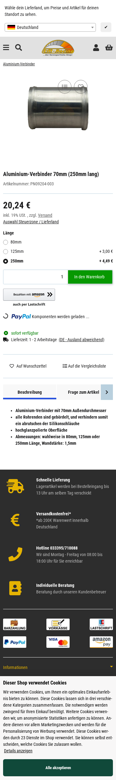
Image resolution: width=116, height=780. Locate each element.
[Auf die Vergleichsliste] (64, 87)
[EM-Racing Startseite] (58, 47)
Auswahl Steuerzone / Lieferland (31, 221)
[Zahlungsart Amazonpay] (101, 641)
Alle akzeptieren (58, 767)
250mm (62, 260)
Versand (45, 215)
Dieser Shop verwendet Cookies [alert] (35, 683)
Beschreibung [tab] (30, 392)
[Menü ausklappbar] (6, 48)
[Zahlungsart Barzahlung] (14, 623)
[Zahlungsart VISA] (58, 641)
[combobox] (50, 27)
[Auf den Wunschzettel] (81, 87)
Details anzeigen (18, 750)
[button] (96, 48)
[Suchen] (18, 48)
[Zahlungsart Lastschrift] (101, 623)
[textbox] (50, 27)
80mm (16, 241)
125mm (62, 251)
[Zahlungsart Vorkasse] (58, 623)
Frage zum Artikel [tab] (83, 392)
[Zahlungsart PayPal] (14, 641)
